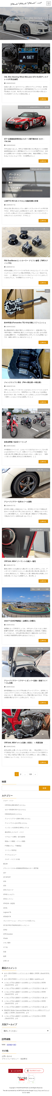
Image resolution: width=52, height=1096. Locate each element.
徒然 (4, 956)
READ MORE (42, 28)
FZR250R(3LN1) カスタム (13, 814)
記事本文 (43, 99)
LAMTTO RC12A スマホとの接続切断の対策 (21, 201)
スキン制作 (7, 942)
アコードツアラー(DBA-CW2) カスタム (17, 818)
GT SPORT (7, 877)
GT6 (4, 881)
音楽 (4, 952)
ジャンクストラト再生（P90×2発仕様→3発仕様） (23, 382)
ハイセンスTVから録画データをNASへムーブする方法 (21, 982)
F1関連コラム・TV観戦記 (13, 846)
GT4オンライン (8, 899)
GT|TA (5, 908)
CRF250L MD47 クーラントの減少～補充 (20, 561)
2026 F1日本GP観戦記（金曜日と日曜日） (20, 621)
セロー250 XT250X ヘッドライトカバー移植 (18, 973)
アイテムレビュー (10, 855)
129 (30, 774)
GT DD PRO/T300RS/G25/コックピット (16, 925)
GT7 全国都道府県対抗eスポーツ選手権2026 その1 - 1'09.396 (24, 140)
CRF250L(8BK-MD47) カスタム (15, 805)
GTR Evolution (8, 934)
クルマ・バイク (8, 800)
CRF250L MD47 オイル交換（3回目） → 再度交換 (23, 742)
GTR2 (5, 930)
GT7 (4, 873)
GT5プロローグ (8, 890)
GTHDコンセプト (9, 894)
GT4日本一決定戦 (9, 903)
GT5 (4, 885)
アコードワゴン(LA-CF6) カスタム (16, 823)
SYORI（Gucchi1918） (42, 973)
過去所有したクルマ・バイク (14, 832)
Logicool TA (7, 912)
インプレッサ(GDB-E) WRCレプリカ (17, 827)
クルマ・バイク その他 (12, 859)
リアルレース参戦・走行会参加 (15, 836)
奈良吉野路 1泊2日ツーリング (15, 442)
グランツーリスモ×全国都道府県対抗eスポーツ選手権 (20, 868)
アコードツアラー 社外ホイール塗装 (18, 501)
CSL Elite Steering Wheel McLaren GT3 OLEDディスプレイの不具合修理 (26, 78)
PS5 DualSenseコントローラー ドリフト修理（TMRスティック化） (26, 261)
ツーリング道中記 (10, 850)
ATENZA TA (7, 916)
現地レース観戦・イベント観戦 (15, 841)
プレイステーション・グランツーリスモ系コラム (19, 921)
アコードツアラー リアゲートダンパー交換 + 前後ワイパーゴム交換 (25, 681)
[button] (24, 37)
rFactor (5, 938)
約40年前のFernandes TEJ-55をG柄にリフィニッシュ (25, 322)
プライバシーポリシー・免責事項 (14, 1058)
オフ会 (5, 947)
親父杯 (5, 864)
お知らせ (6, 961)
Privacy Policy (37, 1090)
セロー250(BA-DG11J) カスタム (15, 809)
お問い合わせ (7, 1056)
